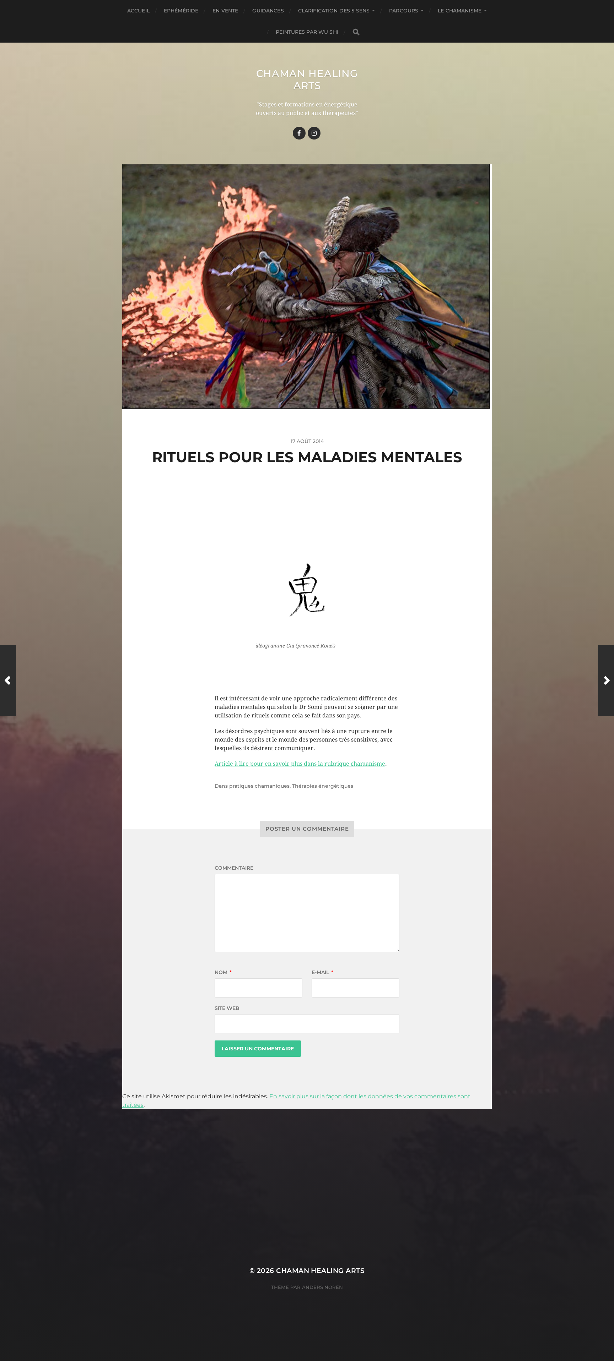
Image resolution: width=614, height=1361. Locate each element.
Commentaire (234, 868)
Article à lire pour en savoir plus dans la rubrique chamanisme (300, 763)
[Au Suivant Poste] (606, 680)
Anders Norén (322, 1287)
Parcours (403, 10)
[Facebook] (299, 133)
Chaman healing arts (307, 79)
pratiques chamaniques (259, 786)
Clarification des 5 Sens (334, 10)
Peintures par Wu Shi (307, 32)
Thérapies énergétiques (322, 786)
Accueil (138, 10)
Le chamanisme (459, 10)
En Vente (225, 10)
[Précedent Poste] (8, 680)
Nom (223, 972)
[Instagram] (314, 133)
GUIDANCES (268, 10)
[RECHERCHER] (356, 32)
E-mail (322, 972)
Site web (227, 1008)
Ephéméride (181, 10)
